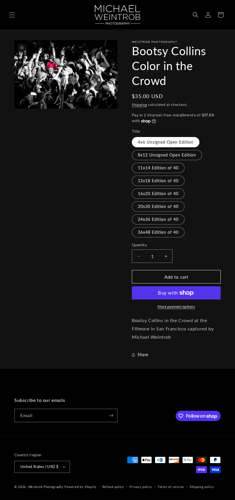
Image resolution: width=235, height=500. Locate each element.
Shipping (139, 104)
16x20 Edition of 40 (158, 193)
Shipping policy (202, 487)
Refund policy (113, 487)
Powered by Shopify (80, 487)
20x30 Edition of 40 (158, 206)
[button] (12, 15)
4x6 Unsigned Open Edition (165, 142)
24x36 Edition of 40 (158, 219)
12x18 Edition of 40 (158, 180)
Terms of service (171, 487)
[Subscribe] (111, 415)
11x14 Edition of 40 (158, 167)
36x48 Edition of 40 (158, 232)
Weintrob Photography (46, 487)
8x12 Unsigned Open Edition (167, 154)
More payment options (176, 306)
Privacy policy (141, 487)
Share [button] (143, 354)
